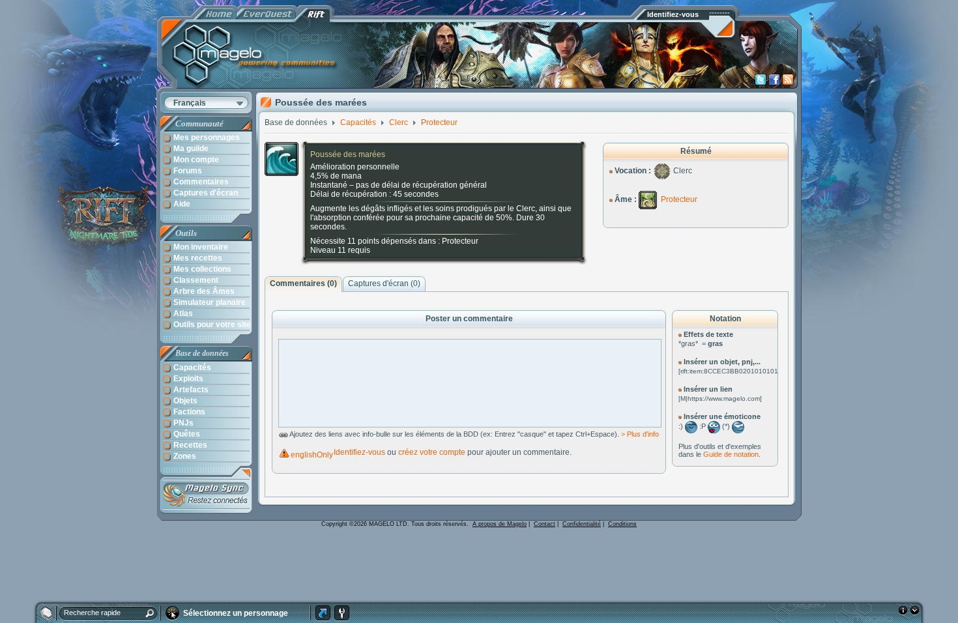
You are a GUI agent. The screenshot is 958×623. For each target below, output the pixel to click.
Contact (544, 524)
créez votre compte (431, 452)
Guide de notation (731, 454)
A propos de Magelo (499, 524)
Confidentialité (581, 524)
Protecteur (679, 199)
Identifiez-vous (359, 452)
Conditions (622, 524)
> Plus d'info (640, 434)
